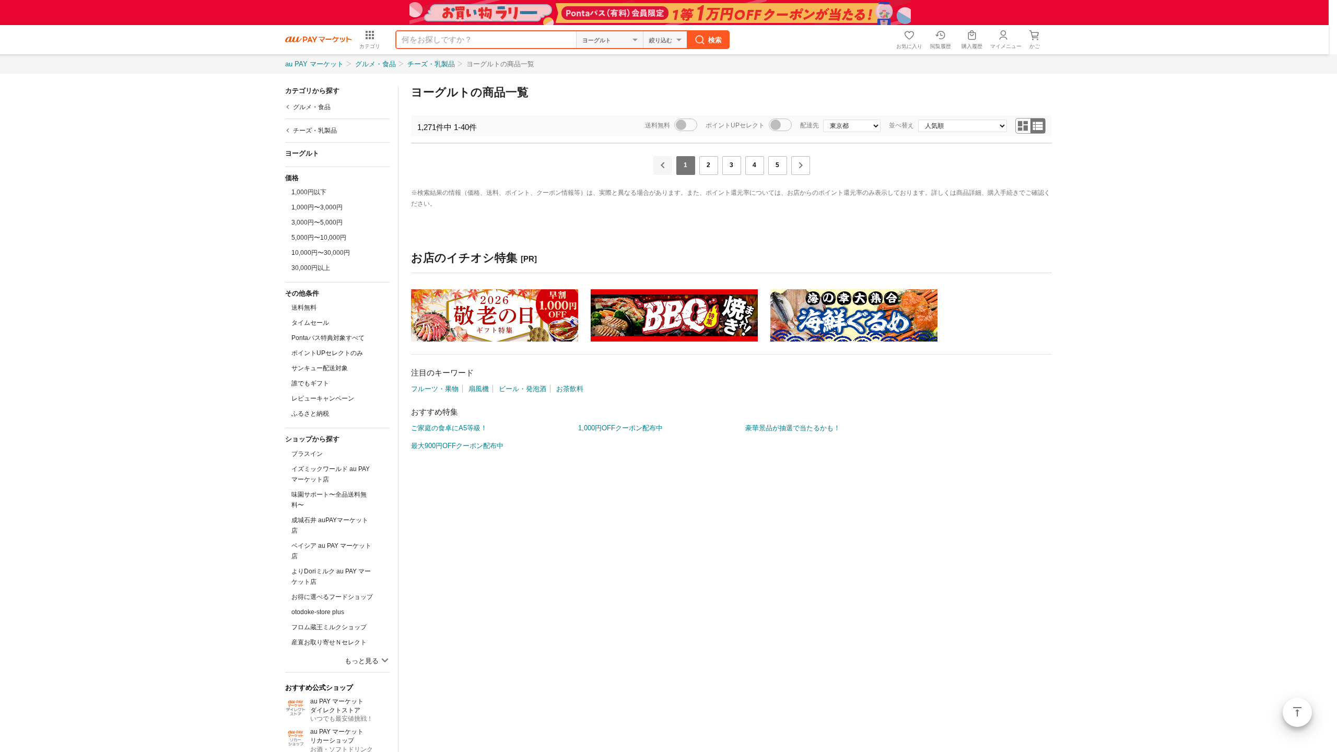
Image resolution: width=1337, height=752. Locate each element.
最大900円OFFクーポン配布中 (457, 446)
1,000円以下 (308, 192)
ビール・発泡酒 (522, 389)
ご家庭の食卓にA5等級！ (449, 428)
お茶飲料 (569, 389)
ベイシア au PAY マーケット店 (331, 551)
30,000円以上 (310, 268)
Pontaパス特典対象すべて (328, 338)
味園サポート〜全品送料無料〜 (329, 500)
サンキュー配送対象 (319, 368)
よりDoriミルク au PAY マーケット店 (331, 576)
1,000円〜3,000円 (317, 207)
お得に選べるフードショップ (332, 597)
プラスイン (307, 453)
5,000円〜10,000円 (318, 237)
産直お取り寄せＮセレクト (329, 642)
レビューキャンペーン (322, 398)
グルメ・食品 (375, 64)
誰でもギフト (310, 383)
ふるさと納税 (310, 413)
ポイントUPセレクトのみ (327, 353)
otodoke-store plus (317, 612)
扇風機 (478, 389)
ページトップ (1297, 712)
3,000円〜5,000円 (317, 222)
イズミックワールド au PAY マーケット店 (330, 474)
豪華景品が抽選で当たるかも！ (792, 428)
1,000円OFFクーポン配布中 (620, 428)
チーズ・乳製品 (431, 64)
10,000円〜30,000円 (320, 252)
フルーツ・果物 (435, 389)
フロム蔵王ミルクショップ (329, 627)
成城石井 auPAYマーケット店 (329, 525)
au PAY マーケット (314, 64)
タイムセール (310, 322)
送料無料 (303, 307)
